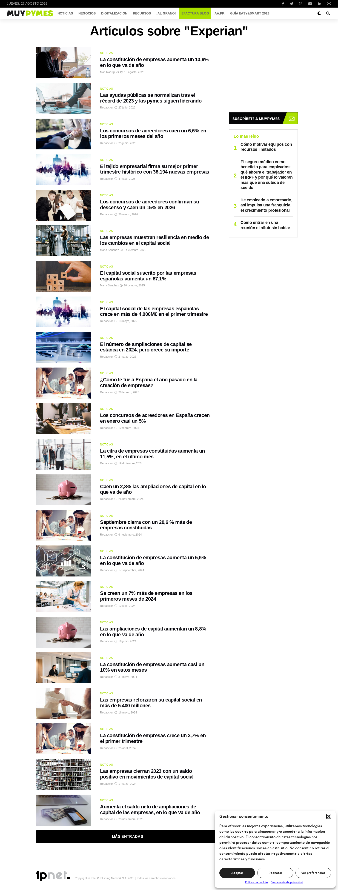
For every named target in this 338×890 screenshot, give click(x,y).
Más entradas (127, 837)
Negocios (87, 13)
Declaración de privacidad (287, 882)
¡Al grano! (166, 13)
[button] (329, 816)
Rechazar (275, 873)
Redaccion (107, 107)
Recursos (142, 13)
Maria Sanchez (109, 250)
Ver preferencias (313, 873)
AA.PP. (220, 13)
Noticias (65, 13)
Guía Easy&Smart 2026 (249, 13)
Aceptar (237, 873)
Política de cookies (256, 882)
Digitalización (114, 13)
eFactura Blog (195, 13)
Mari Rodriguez (109, 72)
